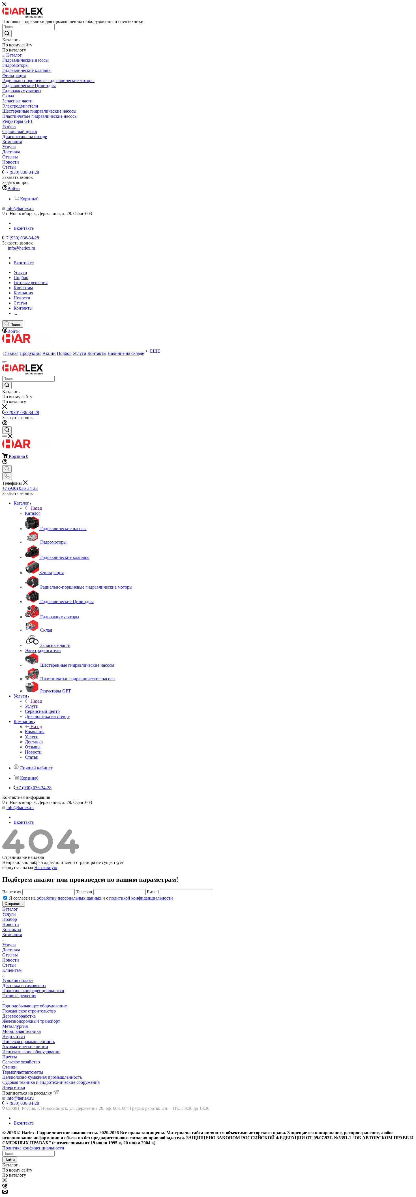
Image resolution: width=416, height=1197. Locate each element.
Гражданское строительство (29, 1011)
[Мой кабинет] (4, 423)
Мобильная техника (21, 1031)
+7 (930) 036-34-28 (21, 172)
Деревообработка (19, 1016)
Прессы (9, 1056)
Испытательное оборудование (31, 1051)
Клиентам (12, 970)
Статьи (9, 965)
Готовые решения (19, 995)
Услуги (31, 706)
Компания (34, 731)
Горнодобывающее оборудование (34, 1005)
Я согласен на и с (91, 898)
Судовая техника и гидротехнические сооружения (51, 1082)
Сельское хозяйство (21, 1061)
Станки (9, 1067)
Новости (10, 924)
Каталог (32, 513)
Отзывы (10, 955)
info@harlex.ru (20, 208)
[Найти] (7, 33)
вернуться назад (17, 867)
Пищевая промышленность (28, 1041)
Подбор (9, 919)
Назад (36, 508)
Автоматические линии (25, 1046)
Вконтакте (24, 228)
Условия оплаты (17, 980)
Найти (10, 1159)
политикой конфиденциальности (141, 898)
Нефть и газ (13, 1036)
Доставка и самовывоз (24, 985)
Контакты (11, 929)
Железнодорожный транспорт (31, 1021)
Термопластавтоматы (22, 1072)
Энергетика (13, 1087)
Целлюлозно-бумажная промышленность (42, 1077)
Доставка (11, 949)
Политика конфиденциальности (33, 990)
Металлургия (15, 1026)
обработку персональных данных (69, 898)
